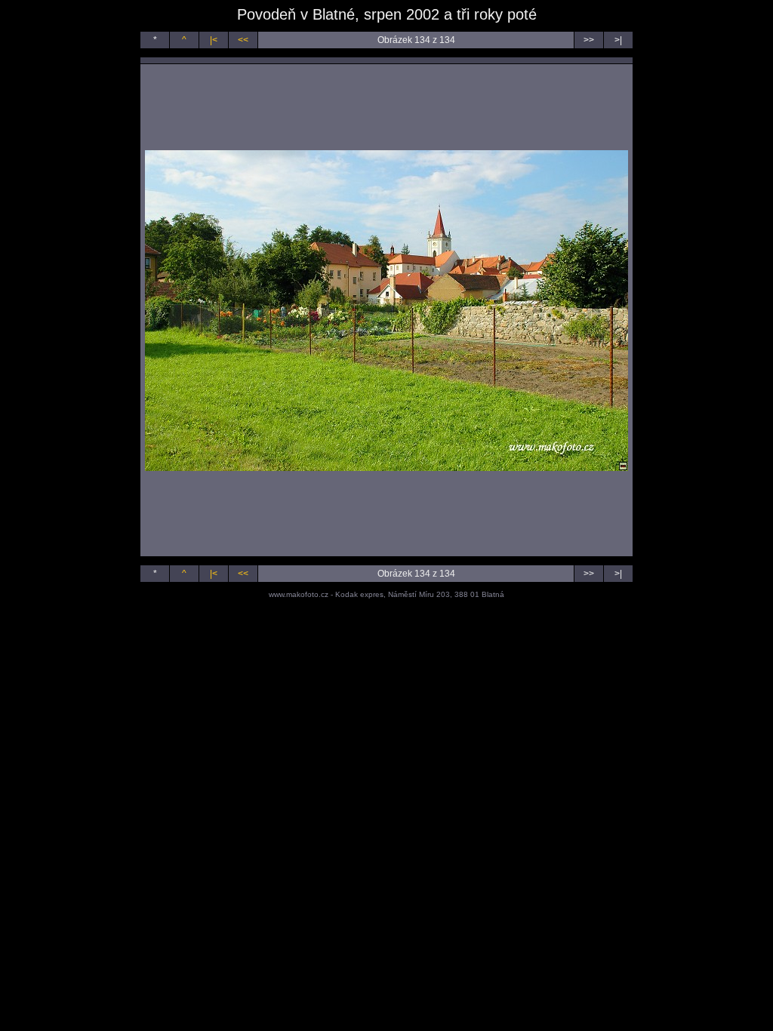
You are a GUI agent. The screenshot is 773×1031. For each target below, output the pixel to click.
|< (213, 40)
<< (243, 40)
